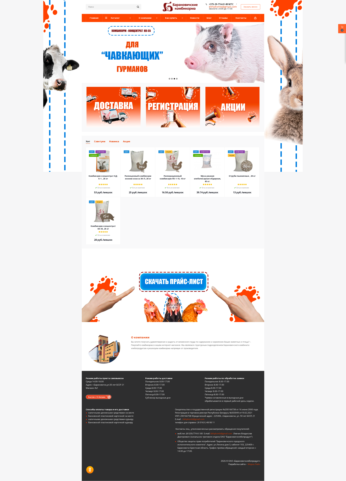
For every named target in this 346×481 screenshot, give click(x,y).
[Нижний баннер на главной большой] (173, 295)
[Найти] (138, 7)
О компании (140, 337)
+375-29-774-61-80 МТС (221, 4)
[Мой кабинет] (255, 18)
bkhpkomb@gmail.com (193, 419)
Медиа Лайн (254, 464)
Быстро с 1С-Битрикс (97, 397)
